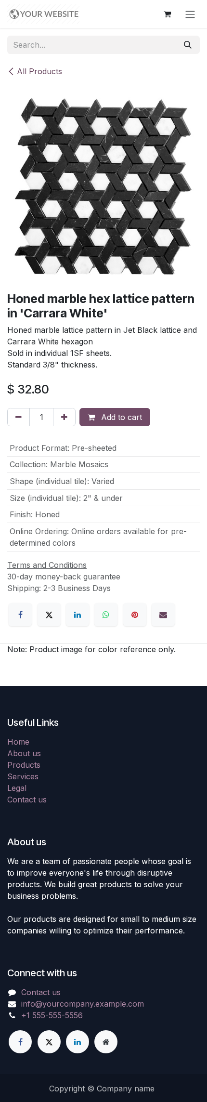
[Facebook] (20, 614)
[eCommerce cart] (167, 14)
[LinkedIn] (77, 614)
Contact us (27, 799)
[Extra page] (105, 1041)
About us (24, 753)
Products (23, 765)
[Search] (188, 45)
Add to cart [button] (120, 417)
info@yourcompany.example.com (82, 1004)
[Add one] (64, 417)
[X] (49, 614)
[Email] (163, 614)
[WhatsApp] (105, 614)
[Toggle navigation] (190, 14)
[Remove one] (18, 417)
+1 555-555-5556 (52, 1015)
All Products (39, 71)
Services (23, 776)
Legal (16, 788)
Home (18, 742)
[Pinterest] (134, 614)
